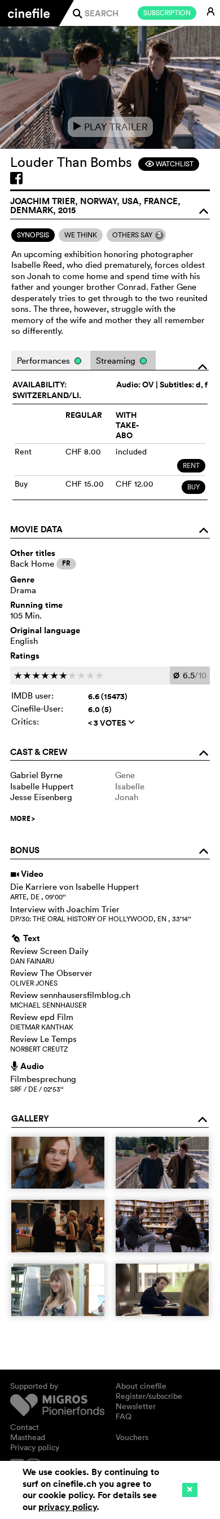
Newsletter (136, 1406)
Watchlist (168, 164)
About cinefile (141, 1386)
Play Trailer (110, 127)
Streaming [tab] (117, 360)
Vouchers (132, 1437)
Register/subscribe (149, 1396)
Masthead (27, 1437)
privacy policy (67, 1507)
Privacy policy (34, 1447)
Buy (193, 487)
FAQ (123, 1416)
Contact (24, 1427)
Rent (191, 465)
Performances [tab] (44, 360)
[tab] (33, 235)
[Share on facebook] (16, 178)
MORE (22, 819)
